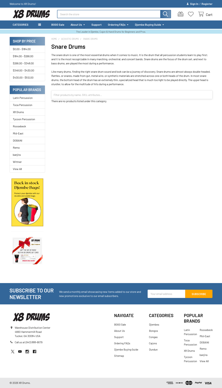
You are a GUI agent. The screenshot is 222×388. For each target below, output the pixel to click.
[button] (27, 202)
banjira (17, 154)
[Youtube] (20, 351)
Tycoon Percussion (24, 119)
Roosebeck (19, 126)
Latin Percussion (23, 97)
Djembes (154, 324)
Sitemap (119, 355)
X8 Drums (18, 112)
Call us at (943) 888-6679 (28, 342)
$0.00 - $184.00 (22, 49)
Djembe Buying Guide (148, 24)
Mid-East (18, 133)
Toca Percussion (22, 104)
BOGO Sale (57, 24)
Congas (153, 337)
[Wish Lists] (191, 14)
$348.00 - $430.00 (23, 70)
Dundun (153, 349)
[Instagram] (27, 351)
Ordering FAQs (117, 24)
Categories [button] (20, 24)
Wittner (17, 161)
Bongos (153, 330)
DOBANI (17, 140)
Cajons (153, 343)
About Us (76, 24)
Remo (16, 147)
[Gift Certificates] (181, 14)
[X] (13, 351)
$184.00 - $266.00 (23, 56)
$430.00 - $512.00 (23, 77)
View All (17, 168)
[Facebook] (34, 351)
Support (96, 24)
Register (207, 3)
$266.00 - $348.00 (23, 63)
